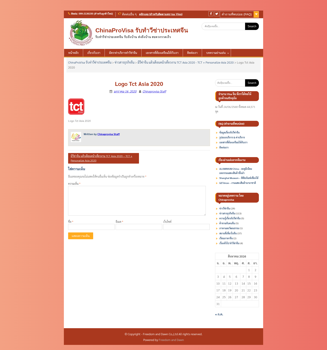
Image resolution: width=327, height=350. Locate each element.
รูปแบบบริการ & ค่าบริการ (232, 137)
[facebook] (210, 13)
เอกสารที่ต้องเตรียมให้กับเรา (162, 53)
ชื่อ (70, 221)
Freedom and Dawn (171, 340)
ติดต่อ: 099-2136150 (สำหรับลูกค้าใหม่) (92, 13)
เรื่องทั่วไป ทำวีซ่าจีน (229, 243)
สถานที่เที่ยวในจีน (228, 233)
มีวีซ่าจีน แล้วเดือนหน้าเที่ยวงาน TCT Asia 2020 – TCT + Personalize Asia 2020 (101, 158)
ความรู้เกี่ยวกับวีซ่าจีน (229, 218)
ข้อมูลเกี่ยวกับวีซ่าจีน (229, 132)
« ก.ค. (219, 314)
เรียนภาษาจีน (226, 238)
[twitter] (216, 13)
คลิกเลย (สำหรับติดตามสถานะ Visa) (160, 14)
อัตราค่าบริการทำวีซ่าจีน (123, 53)
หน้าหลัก (73, 53)
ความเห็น (74, 183)
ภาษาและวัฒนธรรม (229, 228)
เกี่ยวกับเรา (93, 53)
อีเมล (119, 221)
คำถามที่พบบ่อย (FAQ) (237, 14)
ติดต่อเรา (192, 53)
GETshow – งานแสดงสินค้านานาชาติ (237, 182)
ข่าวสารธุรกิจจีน (124, 62)
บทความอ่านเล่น (216, 53)
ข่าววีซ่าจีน (224, 208)
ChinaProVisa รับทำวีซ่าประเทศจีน (141, 30)
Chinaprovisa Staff (154, 91)
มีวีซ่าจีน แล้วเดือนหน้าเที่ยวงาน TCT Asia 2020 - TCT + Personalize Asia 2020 (186, 62)
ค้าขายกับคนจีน (227, 223)
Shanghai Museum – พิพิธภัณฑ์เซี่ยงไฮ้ (238, 177)
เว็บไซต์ (167, 221)
